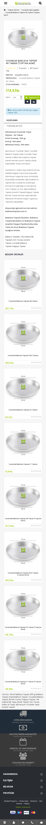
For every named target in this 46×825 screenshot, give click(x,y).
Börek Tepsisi (23, 702)
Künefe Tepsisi (8, 707)
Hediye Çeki (23, 801)
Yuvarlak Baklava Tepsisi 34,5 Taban (23, 355)
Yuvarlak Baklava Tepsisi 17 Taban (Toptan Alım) (23, 682)
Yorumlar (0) (14, 125)
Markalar (33, 801)
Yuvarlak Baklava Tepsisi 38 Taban (23, 301)
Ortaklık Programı (10, 801)
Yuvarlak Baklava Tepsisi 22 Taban (23, 410)
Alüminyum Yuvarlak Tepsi (27, 704)
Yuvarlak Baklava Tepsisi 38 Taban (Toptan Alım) (23, 519)
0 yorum (23, 68)
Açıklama (12, 120)
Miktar (8, 97)
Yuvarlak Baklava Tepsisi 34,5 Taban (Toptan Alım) (23, 574)
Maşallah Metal (21, 75)
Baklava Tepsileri (12, 236)
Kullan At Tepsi (8, 704)
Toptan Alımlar (13, 10)
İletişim (27, 804)
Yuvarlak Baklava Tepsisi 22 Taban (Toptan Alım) (23, 628)
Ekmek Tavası (15, 699)
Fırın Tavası (18, 240)
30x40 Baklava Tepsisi (19, 694)
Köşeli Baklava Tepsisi (18, 697)
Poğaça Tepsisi (18, 246)
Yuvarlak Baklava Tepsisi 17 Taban (23, 464)
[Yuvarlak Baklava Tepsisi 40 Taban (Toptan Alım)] (23, 38)
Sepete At (33, 97)
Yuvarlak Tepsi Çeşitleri (30, 10)
